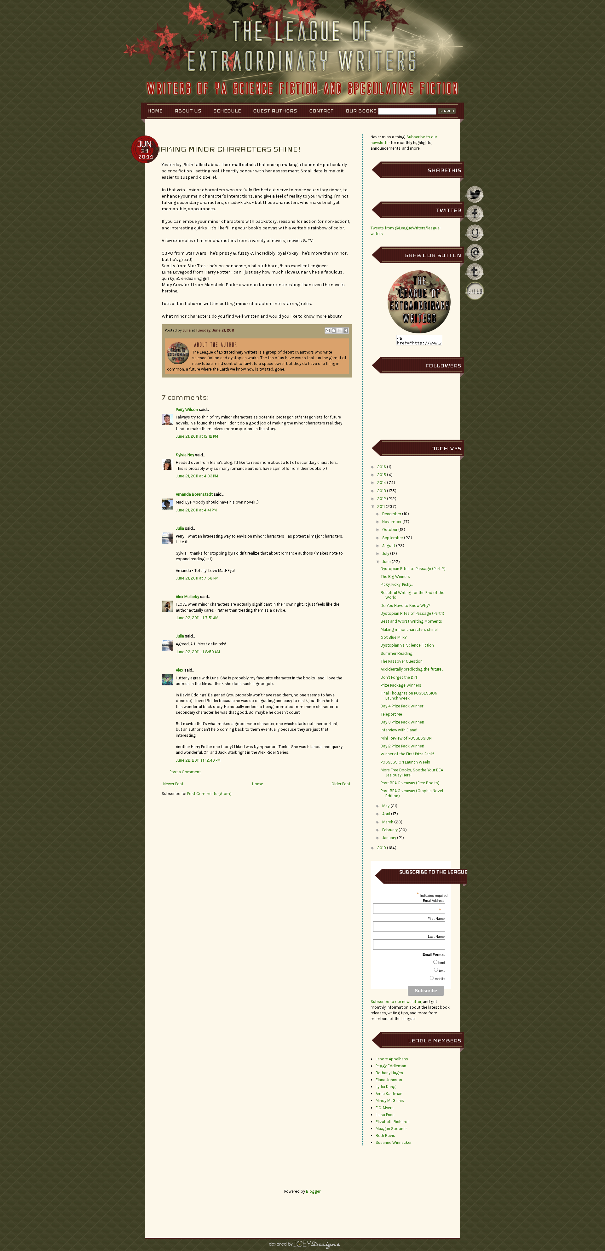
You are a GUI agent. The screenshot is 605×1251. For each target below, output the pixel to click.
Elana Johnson (389, 1079)
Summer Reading (396, 653)
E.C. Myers (385, 1107)
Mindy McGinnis (390, 1100)
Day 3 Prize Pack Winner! (402, 722)
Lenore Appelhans (392, 1059)
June (386, 561)
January (389, 837)
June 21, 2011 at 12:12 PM (197, 436)
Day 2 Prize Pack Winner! (402, 746)
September (392, 537)
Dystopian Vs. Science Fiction (407, 645)
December (391, 513)
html (441, 963)
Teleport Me (391, 714)
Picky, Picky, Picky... (397, 584)
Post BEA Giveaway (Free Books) (410, 783)
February (390, 829)
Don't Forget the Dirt (399, 677)
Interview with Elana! (399, 730)
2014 (381, 482)
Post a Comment (185, 772)
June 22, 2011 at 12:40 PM (198, 760)
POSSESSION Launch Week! (405, 762)
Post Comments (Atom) (209, 793)
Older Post (340, 783)
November (391, 521)
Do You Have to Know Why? (405, 605)
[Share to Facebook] (346, 330)
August (388, 545)
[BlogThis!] (334, 330)
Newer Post (173, 783)
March (387, 822)
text (442, 970)
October (389, 529)
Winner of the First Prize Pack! (407, 754)
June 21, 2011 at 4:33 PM (197, 476)
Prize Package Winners (401, 685)
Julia (187, 330)
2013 (381, 490)
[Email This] (328, 330)
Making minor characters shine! (409, 629)
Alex (179, 670)
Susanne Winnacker (394, 1142)
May (385, 806)
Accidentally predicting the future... (412, 669)
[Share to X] (340, 330)
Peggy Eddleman (391, 1066)
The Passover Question (402, 661)
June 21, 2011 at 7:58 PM (197, 578)
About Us (188, 110)
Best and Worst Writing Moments (411, 621)
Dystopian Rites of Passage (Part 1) (412, 613)
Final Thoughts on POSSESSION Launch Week (409, 695)
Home (155, 110)
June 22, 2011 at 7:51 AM (197, 617)
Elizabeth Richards (393, 1121)
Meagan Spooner (391, 1128)
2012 (381, 498)
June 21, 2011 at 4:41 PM (196, 510)
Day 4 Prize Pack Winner (402, 706)
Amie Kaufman (389, 1093)
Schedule (227, 110)
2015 (381, 474)
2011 (381, 506)
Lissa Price (385, 1114)
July (385, 553)
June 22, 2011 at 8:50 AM (198, 651)
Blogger (313, 1191)
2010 (381, 847)
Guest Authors (275, 110)
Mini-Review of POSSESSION (406, 738)
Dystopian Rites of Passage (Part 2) (413, 568)
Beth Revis (385, 1135)
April (386, 813)
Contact (321, 110)
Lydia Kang (385, 1086)
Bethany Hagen (389, 1072)
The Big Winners (395, 576)
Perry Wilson (187, 409)
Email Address (434, 900)
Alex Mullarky (187, 596)
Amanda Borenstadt (194, 494)
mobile (440, 979)
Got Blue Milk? (394, 637)
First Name (436, 918)
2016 (381, 466)
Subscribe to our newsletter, (397, 1001)
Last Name (436, 936)
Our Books (361, 110)
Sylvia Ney (185, 455)
